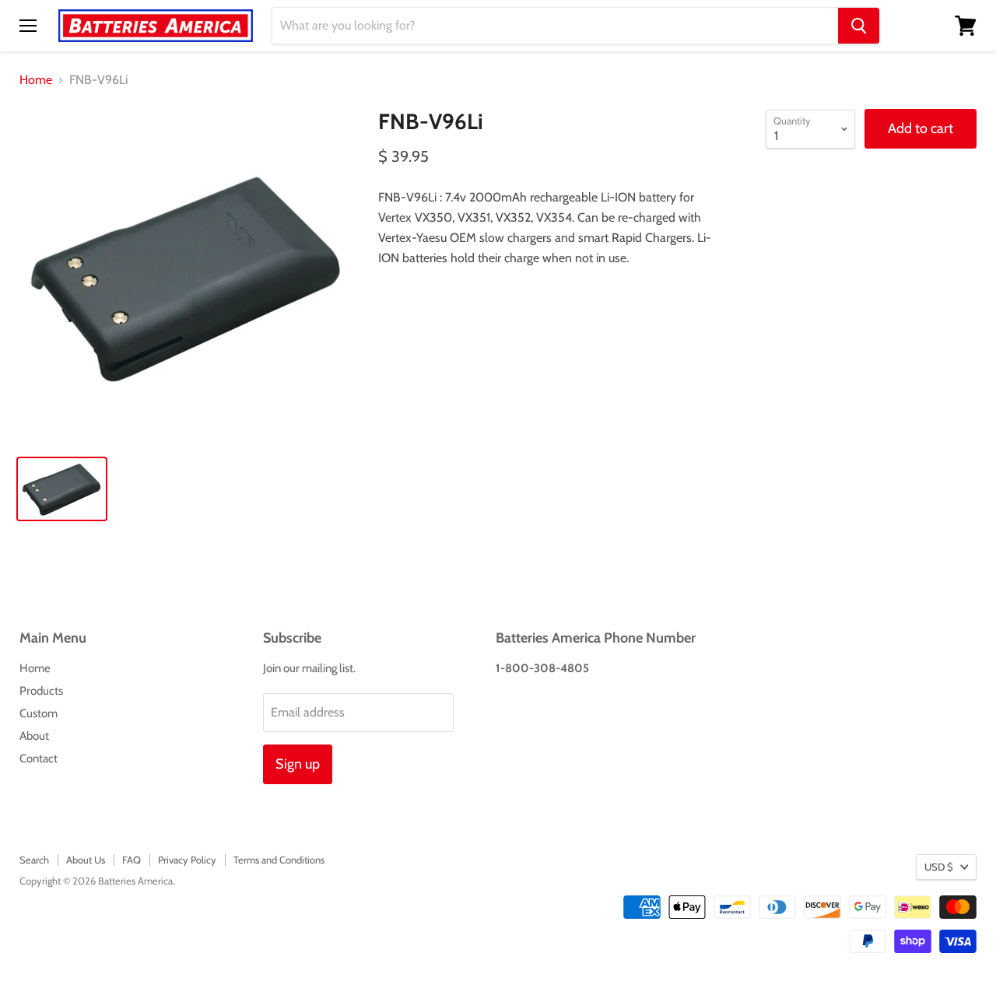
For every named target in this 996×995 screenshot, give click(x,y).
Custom (38, 713)
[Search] (858, 26)
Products (41, 691)
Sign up (297, 764)
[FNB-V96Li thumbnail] (62, 489)
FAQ (131, 859)
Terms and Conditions (278, 859)
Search (34, 859)
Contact (38, 759)
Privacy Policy (187, 859)
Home (35, 80)
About (34, 736)
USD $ (938, 866)
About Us (85, 859)
